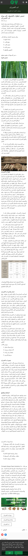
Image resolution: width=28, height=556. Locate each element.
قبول (9, 552)
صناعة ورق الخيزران (8, 519)
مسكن (19, 11)
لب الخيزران (10, 11)
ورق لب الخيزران (7, 515)
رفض (18, 552)
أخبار (15, 11)
